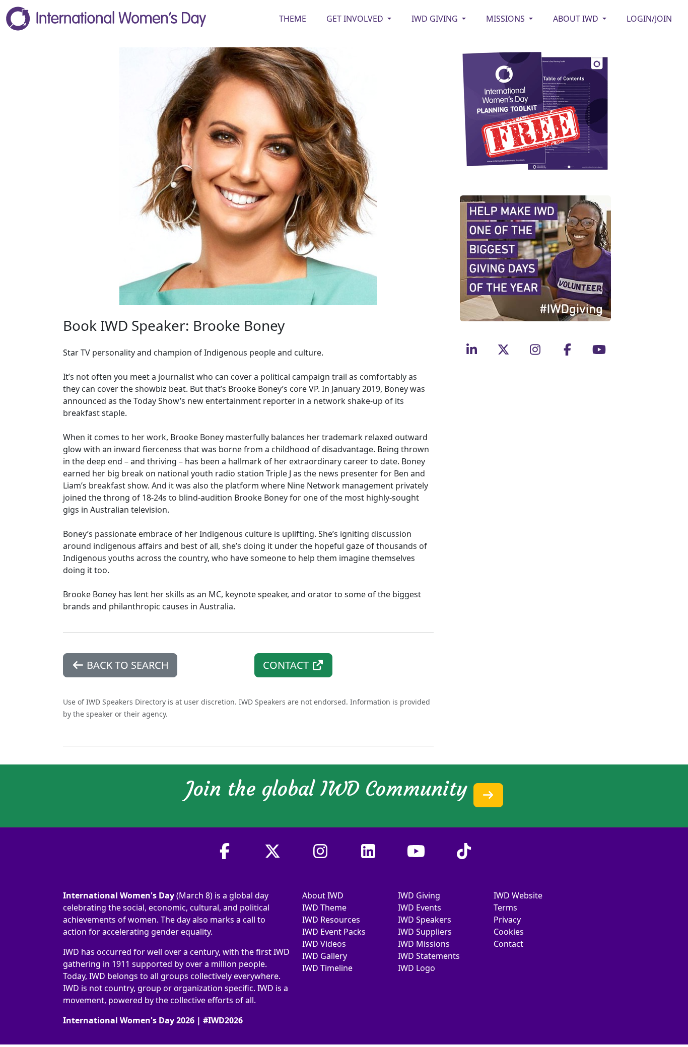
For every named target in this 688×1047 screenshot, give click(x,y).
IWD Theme (324, 907)
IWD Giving (419, 895)
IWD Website (518, 895)
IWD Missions (424, 943)
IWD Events (419, 907)
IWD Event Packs (334, 931)
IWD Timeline (327, 967)
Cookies (509, 931)
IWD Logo (416, 967)
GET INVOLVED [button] (355, 18)
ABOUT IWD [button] (576, 18)
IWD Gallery (324, 955)
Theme (292, 18)
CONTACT (287, 665)
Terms (505, 907)
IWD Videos (324, 943)
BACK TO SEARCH (126, 665)
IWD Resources (331, 919)
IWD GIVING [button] (435, 18)
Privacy (507, 919)
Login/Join (649, 18)
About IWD (322, 895)
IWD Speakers (424, 919)
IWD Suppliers (425, 931)
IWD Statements (429, 955)
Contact (508, 943)
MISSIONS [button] (506, 18)
